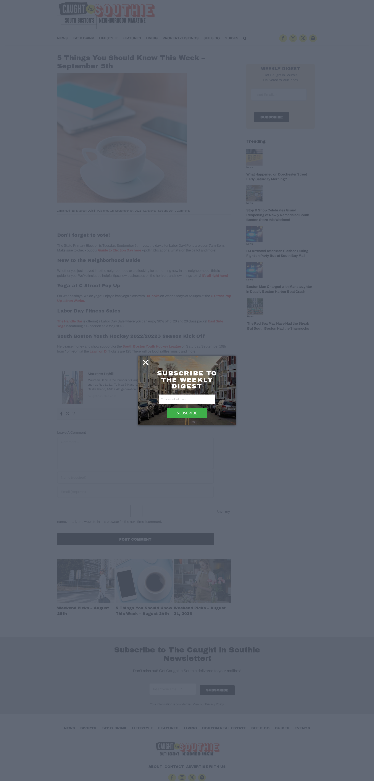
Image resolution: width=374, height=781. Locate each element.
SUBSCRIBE (187, 413)
